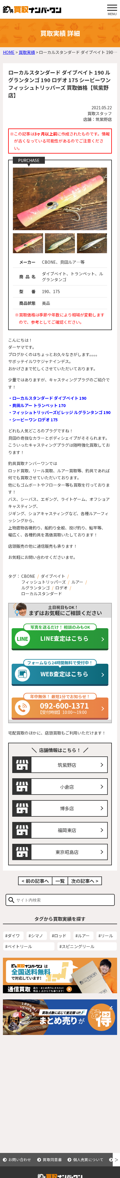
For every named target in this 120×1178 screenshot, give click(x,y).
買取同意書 (52, 1159)
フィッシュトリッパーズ (43, 582)
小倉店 (67, 786)
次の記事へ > (84, 880)
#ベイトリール (18, 946)
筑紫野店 (67, 764)
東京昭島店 (67, 851)
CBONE (28, 576)
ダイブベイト (53, 576)
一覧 (60, 880)
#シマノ (36, 935)
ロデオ (61, 588)
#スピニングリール (76, 946)
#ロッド (59, 935)
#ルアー (82, 935)
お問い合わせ (19, 1159)
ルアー (77, 582)
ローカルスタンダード (41, 593)
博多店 (67, 808)
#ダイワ (12, 935)
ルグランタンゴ (35, 588)
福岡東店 (67, 830)
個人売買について (88, 1159)
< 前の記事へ (35, 880)
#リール (105, 935)
